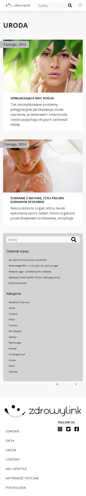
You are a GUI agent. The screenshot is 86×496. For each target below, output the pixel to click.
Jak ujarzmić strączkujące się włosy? (28, 259)
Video (12, 365)
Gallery (12, 337)
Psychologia (15, 342)
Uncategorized (17, 354)
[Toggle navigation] (80, 5)
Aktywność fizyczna (19, 302)
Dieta (12, 319)
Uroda (12, 360)
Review (12, 348)
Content (13, 313)
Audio (12, 308)
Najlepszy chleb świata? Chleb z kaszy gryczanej (34, 277)
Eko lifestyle (15, 331)
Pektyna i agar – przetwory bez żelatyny (30, 271)
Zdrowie (13, 371)
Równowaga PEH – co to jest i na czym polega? (33, 265)
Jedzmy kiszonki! (18, 283)
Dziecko (13, 325)
